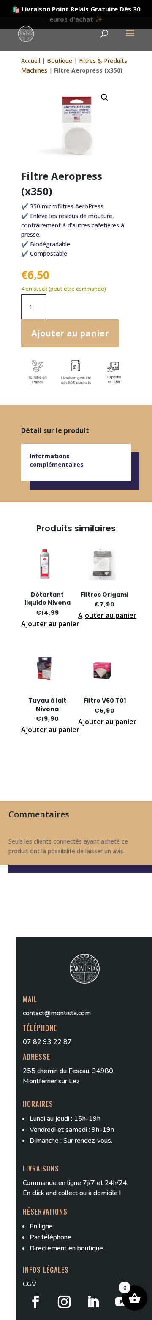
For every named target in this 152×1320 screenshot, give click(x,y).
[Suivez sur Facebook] (35, 1302)
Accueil (30, 61)
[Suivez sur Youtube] (121, 1302)
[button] (104, 97)
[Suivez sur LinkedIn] (93, 1302)
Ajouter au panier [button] (50, 623)
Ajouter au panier (70, 333)
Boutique (59, 61)
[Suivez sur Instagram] (64, 1302)
